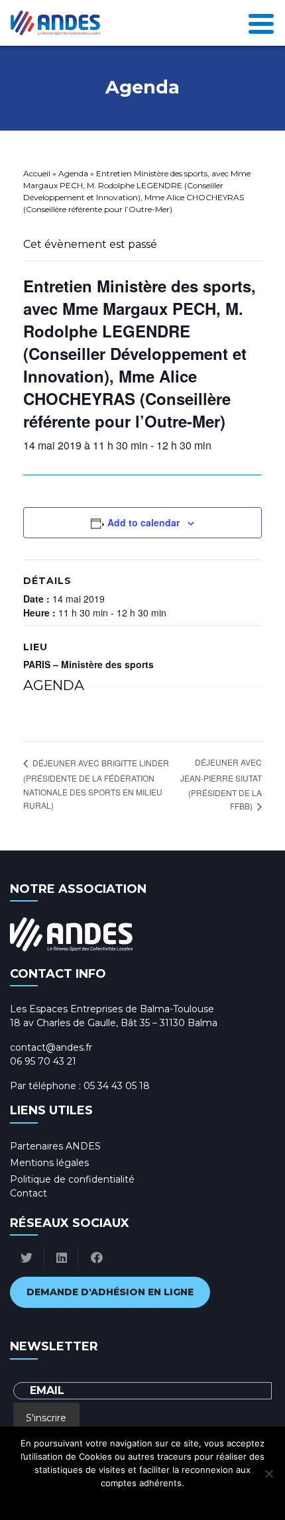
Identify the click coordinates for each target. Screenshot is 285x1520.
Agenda (73, 173)
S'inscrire (46, 1418)
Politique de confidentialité (72, 1179)
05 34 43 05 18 (117, 1086)
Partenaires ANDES (55, 1146)
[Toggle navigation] (261, 23)
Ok (83, 1500)
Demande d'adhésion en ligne (110, 1292)
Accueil (36, 173)
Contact (28, 1193)
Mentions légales (49, 1163)
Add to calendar (143, 522)
